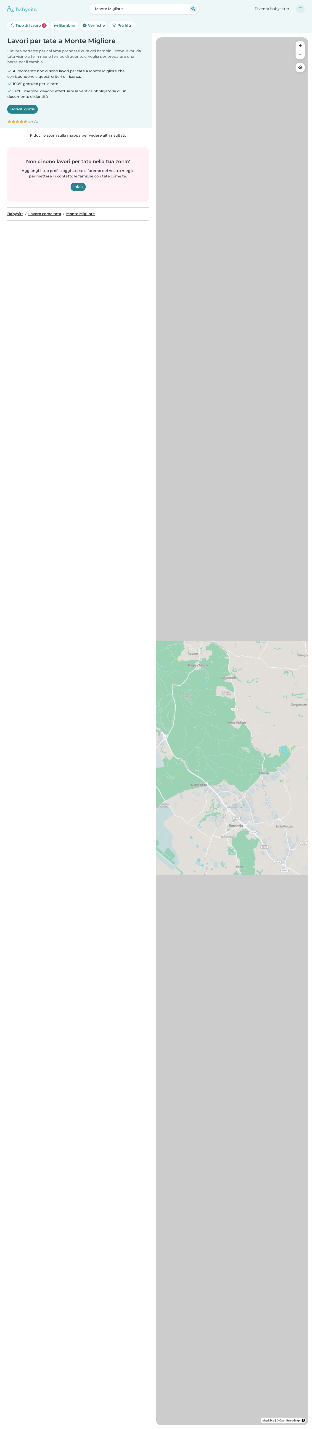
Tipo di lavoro (30, 25)
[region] (232, 731)
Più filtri (124, 25)
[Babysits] (22, 9)
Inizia (78, 187)
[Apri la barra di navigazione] (300, 9)
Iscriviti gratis (22, 109)
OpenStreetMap (289, 1420)
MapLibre (268, 1420)
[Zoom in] (300, 45)
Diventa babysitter (272, 9)
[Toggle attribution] (303, 1420)
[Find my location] (300, 67)
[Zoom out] (300, 54)
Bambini (66, 25)
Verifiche (96, 25)
